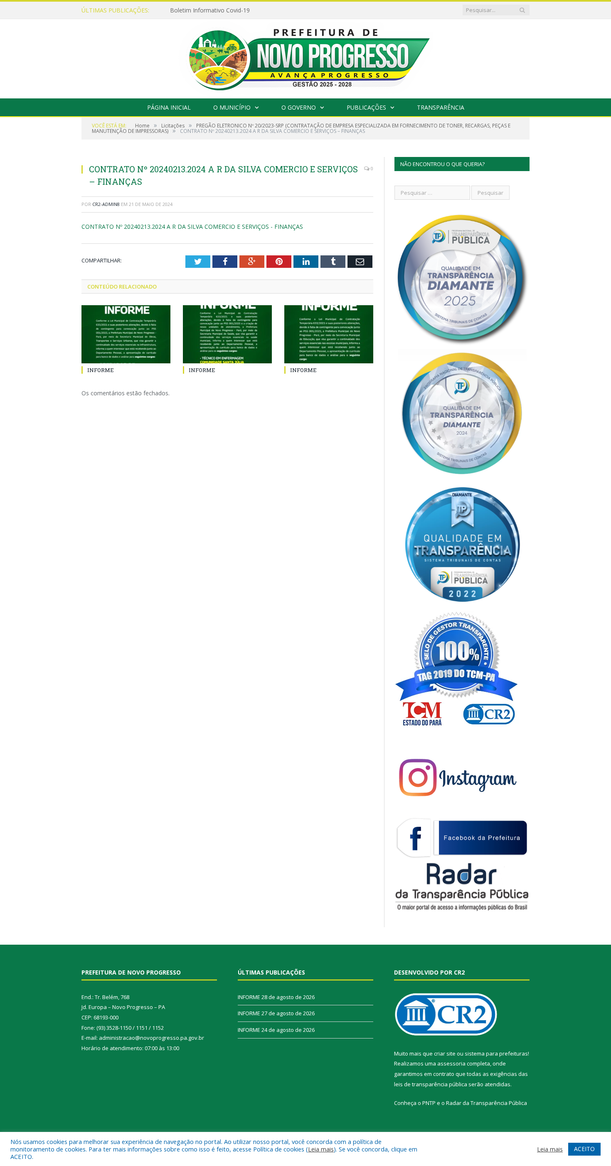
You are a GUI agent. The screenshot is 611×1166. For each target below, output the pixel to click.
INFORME (100, 370)
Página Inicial (169, 107)
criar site (445, 1053)
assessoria (451, 1063)
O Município (232, 107)
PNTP (429, 1103)
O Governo (298, 107)
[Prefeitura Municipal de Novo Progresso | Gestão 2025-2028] (305, 56)
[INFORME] (125, 334)
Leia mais (321, 1149)
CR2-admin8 (106, 204)
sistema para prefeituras (496, 1053)
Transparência (440, 107)
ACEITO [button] (584, 1149)
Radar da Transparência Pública (486, 1103)
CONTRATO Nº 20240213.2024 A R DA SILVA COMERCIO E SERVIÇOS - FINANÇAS (192, 226)
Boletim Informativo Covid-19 (210, 10)
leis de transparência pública (430, 1084)
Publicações (366, 107)
